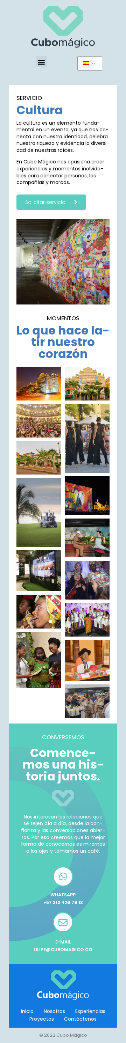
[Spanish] (90, 64)
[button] (41, 61)
